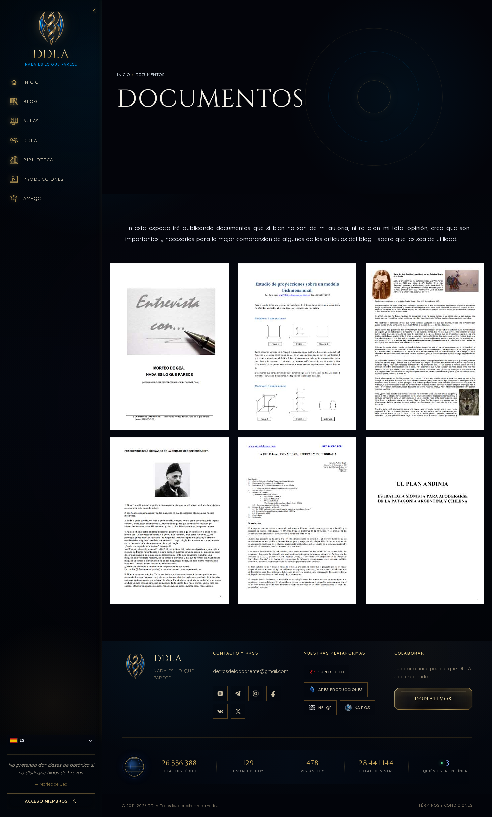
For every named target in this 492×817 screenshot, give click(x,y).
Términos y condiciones (445, 805)
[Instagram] (255, 693)
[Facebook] (273, 693)
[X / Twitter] (238, 711)
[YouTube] (220, 693)
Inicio (123, 74)
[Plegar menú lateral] (94, 10)
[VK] (220, 711)
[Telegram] (238, 693)
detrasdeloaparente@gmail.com (251, 671)
